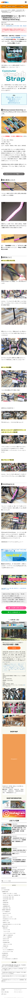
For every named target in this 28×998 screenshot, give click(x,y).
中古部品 (4, 946)
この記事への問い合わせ (16, 607)
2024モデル (5, 938)
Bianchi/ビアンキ (6, 913)
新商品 (11, 25)
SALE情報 (4, 953)
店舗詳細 (14, 648)
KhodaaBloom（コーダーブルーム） (11, 665)
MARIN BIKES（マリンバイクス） (14, 667)
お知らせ (3, 956)
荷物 (10, 588)
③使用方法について (14, 101)
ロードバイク (6, 929)
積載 (12, 588)
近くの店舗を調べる (15, 612)
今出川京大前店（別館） (20, 10)
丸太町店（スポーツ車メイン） (8, 893)
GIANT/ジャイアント (6, 917)
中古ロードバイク (7, 944)
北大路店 (4, 902)
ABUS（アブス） (11, 669)
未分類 (2, 887)
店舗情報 (4, 6)
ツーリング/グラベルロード (8, 933)
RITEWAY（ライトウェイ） (7, 666)
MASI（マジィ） (13, 668)
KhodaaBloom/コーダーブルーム (9, 918)
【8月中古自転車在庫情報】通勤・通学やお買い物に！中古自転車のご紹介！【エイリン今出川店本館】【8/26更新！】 (19, 829)
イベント (3, 947)
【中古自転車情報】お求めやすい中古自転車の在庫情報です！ (19, 861)
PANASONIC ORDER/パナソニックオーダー (10, 924)
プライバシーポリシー (18, 991)
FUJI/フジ (4, 915)
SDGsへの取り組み (5, 991)
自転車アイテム (6, 588)
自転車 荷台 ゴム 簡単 (5, 589)
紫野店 (4, 900)
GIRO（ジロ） (19, 668)
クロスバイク (6, 931)
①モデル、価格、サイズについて (14, 97)
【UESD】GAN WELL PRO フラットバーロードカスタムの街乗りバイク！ (19, 852)
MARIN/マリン (5, 922)
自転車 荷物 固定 (23, 588)
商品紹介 (25, 25)
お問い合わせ (3, 994)
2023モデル (5, 940)
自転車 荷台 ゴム (17, 588)
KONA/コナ (5, 920)
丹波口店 (4, 904)
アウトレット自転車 (6, 936)
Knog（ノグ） (17, 669)
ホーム (2, 10)
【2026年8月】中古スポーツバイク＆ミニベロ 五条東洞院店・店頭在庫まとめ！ (19, 839)
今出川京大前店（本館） (7, 897)
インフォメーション (18, 989)
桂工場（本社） (5, 907)
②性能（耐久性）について (14, 99)
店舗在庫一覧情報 (11, 6)
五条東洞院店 (5, 906)
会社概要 (3, 989)
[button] (2, 881)
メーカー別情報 (20, 6)
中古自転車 (5, 942)
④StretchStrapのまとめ (14, 102)
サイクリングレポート (7, 951)
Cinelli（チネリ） (21, 665)
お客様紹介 (4, 955)
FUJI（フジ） (8, 668)
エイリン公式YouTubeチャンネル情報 (8, 958)
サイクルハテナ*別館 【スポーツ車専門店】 (10, 895)
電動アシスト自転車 (7, 935)
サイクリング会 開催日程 (7, 949)
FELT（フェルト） (16, 666)
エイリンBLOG (7, 10)
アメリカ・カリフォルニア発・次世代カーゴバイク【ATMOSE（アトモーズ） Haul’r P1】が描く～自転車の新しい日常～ (19, 873)
